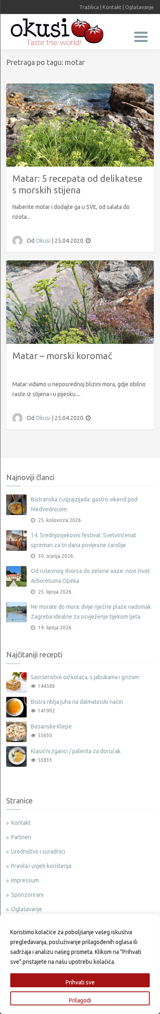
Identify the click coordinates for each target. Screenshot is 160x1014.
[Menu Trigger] (141, 36)
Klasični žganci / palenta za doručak (76, 751)
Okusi (44, 240)
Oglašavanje (139, 7)
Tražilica (89, 7)
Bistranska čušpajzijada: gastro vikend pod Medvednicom (84, 504)
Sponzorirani (27, 894)
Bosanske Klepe (51, 726)
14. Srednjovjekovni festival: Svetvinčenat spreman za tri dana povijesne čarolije (83, 540)
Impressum (25, 880)
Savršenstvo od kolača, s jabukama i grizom (85, 677)
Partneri (21, 837)
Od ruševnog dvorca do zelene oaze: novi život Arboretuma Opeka (90, 576)
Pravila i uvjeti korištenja (41, 866)
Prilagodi (80, 1000)
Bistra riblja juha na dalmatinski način (77, 701)
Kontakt (112, 7)
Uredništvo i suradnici (38, 851)
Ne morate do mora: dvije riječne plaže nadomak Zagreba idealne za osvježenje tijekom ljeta (91, 611)
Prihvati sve (80, 982)
